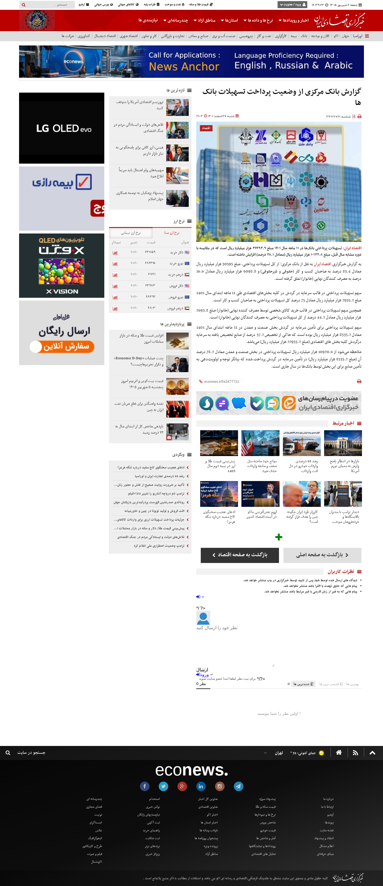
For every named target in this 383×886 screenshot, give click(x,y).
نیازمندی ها (148, 20)
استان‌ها (231, 20)
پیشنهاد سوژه (267, 799)
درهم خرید (175, 274)
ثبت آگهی (153, 822)
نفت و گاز (264, 36)
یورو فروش (176, 297)
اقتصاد (206, 128)
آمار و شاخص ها (266, 838)
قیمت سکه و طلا (265, 807)
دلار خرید (176, 252)
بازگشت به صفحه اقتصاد (242, 555)
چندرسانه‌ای (177, 20)
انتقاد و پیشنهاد (324, 838)
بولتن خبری (153, 807)
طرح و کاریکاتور (92, 846)
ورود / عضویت (292, 4)
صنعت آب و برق (223, 36)
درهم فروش (175, 308)
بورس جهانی (102, 4)
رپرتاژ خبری (153, 854)
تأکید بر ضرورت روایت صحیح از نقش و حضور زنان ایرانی (149, 485)
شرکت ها (68, 36)
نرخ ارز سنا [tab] (171, 233)
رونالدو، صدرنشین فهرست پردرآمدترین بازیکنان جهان (149, 502)
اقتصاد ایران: (352, 248)
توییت (98, 815)
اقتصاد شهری (129, 36)
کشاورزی (84, 36)
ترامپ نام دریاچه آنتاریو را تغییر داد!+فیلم (156, 493)
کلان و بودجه (320, 36)
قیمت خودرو (268, 830)
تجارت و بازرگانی (172, 36)
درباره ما (328, 799)
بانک (304, 36)
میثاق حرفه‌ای (325, 854)
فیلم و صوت (94, 854)
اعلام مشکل (326, 846)
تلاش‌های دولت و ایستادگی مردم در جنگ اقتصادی (151, 537)
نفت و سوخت (173, 4)
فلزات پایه (150, 4)
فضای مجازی (94, 807)
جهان (345, 36)
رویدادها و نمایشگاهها (262, 846)
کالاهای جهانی (126, 4)
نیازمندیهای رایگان (148, 815)
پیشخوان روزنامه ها (206, 838)
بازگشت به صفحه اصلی (320, 555)
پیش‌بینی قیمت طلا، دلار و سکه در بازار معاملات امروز (149, 528)
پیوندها (329, 822)
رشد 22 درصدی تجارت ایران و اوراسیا (160, 476)
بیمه (294, 36)
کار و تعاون (149, 36)
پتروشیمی (246, 36)
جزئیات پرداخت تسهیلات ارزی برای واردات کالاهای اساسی (149, 520)
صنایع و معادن (198, 36)
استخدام (154, 799)
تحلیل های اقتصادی (263, 854)
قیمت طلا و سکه (199, 4)
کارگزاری (281, 36)
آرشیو (82, 4)
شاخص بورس (268, 822)
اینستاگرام (96, 822)
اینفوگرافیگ (95, 838)
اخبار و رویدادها (295, 20)
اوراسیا (357, 36)
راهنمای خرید (151, 830)
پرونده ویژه (211, 846)
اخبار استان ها (209, 822)
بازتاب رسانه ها (209, 830)
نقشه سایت (327, 830)
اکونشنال (96, 862)
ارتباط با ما (327, 807)
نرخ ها (260, 20)
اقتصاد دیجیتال (105, 36)
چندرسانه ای (94, 799)
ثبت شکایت (153, 838)
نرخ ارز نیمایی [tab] (131, 233)
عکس (98, 830)
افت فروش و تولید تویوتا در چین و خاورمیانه (154, 511)
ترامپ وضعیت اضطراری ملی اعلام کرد (159, 546)
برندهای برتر (152, 846)
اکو (336, 36)
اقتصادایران (322, 264)
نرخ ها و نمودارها (265, 815)
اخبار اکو (212, 815)
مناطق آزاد (206, 20)
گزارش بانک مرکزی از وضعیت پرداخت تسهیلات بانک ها (281, 97)
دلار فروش (176, 286)
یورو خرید (176, 263)
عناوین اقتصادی (208, 807)
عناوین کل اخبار (208, 799)
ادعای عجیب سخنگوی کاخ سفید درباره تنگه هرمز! (151, 467)
